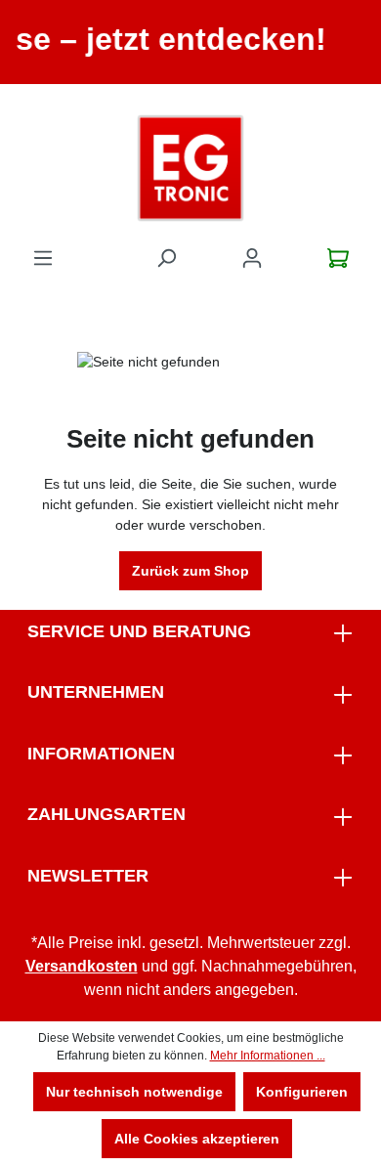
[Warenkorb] (338, 258)
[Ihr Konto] (252, 258)
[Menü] (43, 258)
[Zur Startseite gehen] (190, 168)
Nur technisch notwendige (134, 1092)
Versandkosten (81, 966)
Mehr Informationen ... (267, 1055)
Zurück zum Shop (190, 571)
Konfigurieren (302, 1092)
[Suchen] (166, 258)
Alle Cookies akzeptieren (196, 1138)
